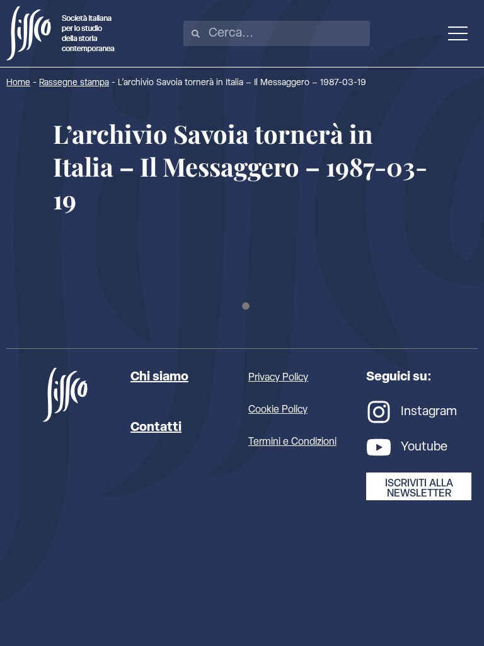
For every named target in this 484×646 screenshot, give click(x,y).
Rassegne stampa (74, 83)
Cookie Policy (278, 410)
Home (18, 83)
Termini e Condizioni (292, 442)
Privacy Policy (278, 378)
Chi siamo (159, 377)
